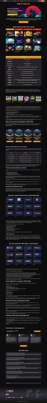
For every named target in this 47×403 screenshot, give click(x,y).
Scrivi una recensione (37, 331)
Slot (36, 29)
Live (18, 29)
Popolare (9, 29)
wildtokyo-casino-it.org (38, 394)
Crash (27, 29)
